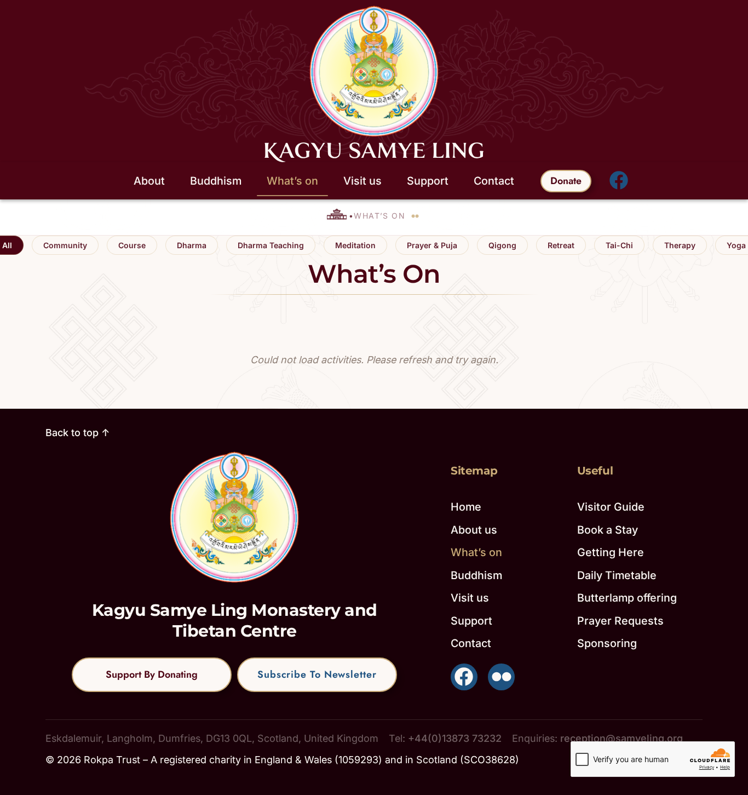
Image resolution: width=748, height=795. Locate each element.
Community (65, 245)
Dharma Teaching (271, 245)
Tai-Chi (619, 245)
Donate (566, 181)
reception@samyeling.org (621, 738)
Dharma (191, 245)
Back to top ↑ (77, 432)
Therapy (679, 245)
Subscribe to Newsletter (317, 674)
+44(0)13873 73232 (455, 738)
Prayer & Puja (432, 245)
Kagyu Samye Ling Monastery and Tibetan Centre (234, 620)
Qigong (502, 245)
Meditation (355, 245)
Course (132, 245)
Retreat (561, 245)
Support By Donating (152, 674)
